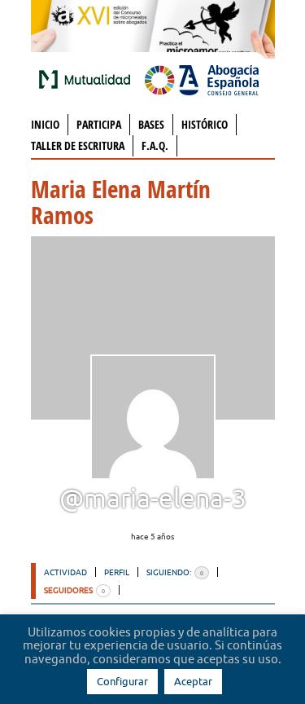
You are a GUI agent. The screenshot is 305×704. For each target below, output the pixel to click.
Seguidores (74, 590)
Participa (98, 124)
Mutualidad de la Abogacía (88, 79)
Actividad (65, 572)
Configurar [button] (122, 681)
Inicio (45, 124)
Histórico (204, 124)
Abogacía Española (202, 79)
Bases (151, 124)
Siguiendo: (174, 572)
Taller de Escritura (77, 145)
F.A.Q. (155, 145)
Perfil (116, 572)
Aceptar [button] (193, 681)
